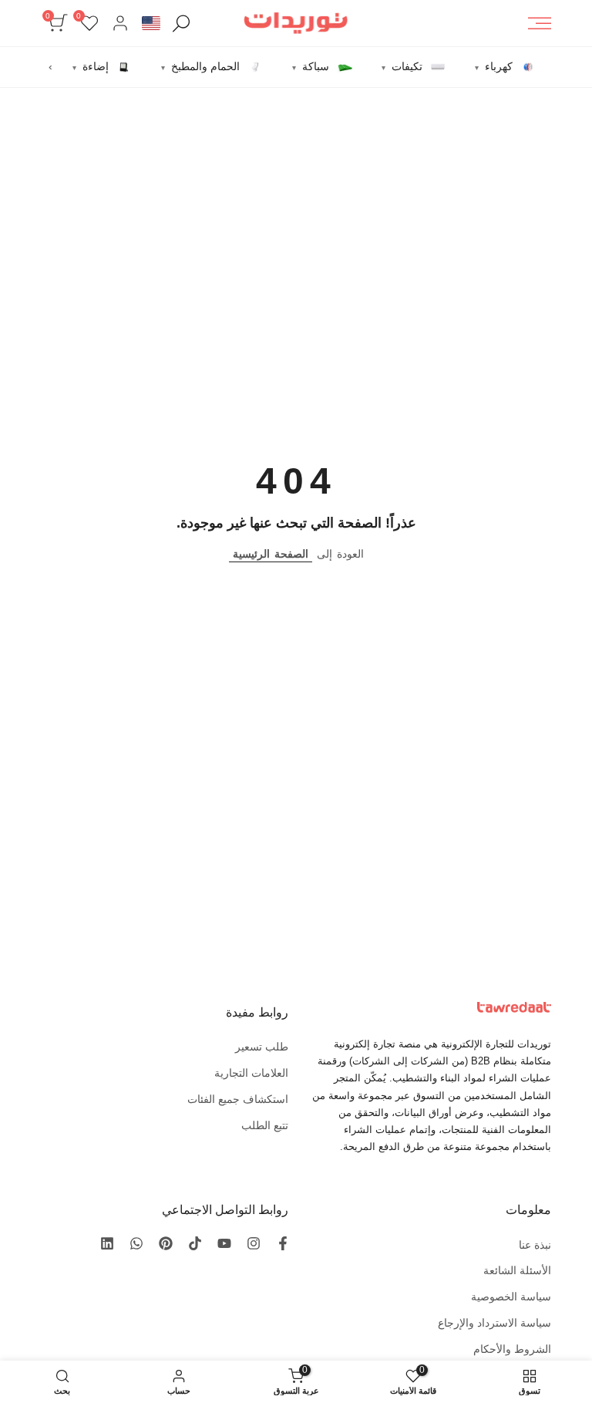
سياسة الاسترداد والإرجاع (494, 1323)
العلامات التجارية (251, 1073)
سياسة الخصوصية (511, 1296)
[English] (151, 23)
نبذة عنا (535, 1245)
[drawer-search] (181, 23)
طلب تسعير (261, 1046)
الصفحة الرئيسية (270, 554)
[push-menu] (539, 23)
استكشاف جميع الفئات (237, 1099)
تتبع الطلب (264, 1125)
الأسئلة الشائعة (517, 1270)
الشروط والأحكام (512, 1349)
